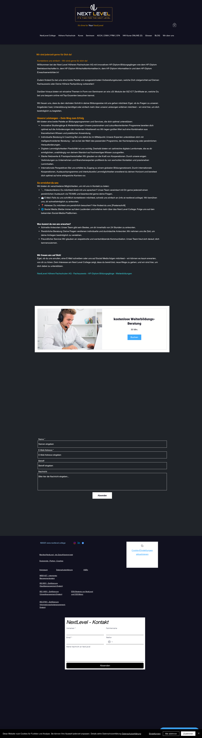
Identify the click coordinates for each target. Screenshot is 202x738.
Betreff (41, 461)
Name (41, 439)
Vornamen (71, 628)
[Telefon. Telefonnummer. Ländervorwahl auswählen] (110, 641)
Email (69, 637)
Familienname (111, 628)
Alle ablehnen (171, 733)
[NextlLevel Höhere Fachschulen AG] (78, 543)
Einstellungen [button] (155, 733)
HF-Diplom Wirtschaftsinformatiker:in (82, 68)
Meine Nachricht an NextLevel (78, 647)
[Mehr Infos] (142, 547)
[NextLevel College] (82, 543)
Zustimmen (188, 733)
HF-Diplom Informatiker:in (118, 68)
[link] (134, 321)
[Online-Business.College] (74, 543)
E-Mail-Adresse (45, 450)
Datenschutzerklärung (131, 733)
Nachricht (42, 471)
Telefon (109, 637)
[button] (174, 25)
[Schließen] (198, 733)
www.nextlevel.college (56, 543)
